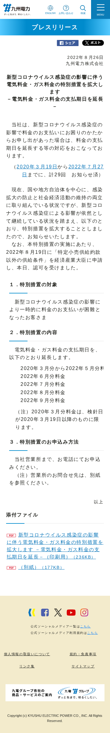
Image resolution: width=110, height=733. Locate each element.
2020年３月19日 (36, 166)
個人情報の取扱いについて (27, 654)
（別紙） (41, 567)
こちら (85, 626)
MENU (100, 14)
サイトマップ (83, 666)
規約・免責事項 (83, 654)
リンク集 (27, 666)
